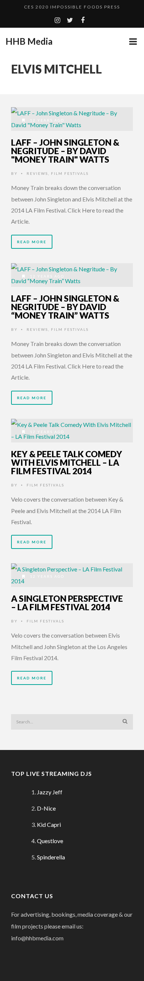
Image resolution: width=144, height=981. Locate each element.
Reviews (37, 173)
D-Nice (46, 808)
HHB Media (29, 41)
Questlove (50, 840)
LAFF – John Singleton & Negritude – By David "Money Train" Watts (65, 150)
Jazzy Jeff (49, 791)
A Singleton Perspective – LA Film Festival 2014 (67, 602)
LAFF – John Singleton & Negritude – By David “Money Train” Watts (65, 306)
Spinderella (51, 857)
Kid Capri (49, 824)
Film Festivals (70, 173)
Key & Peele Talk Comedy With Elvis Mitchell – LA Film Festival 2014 (66, 462)
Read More (32, 242)
